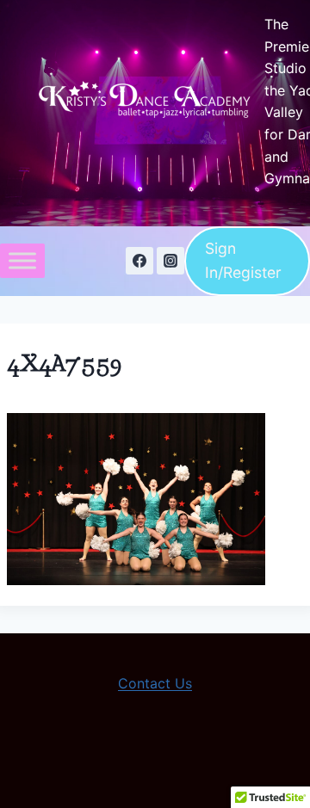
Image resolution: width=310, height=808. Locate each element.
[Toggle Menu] (22, 261)
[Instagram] (170, 260)
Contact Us (155, 683)
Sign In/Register (243, 260)
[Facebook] (139, 260)
